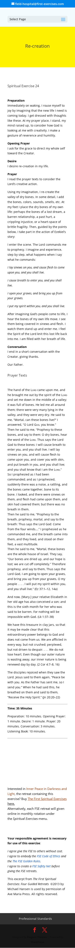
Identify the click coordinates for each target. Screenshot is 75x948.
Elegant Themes (37, 937)
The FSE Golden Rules (26, 861)
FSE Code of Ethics (48, 856)
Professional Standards (35, 919)
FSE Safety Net (41, 866)
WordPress (37, 942)
